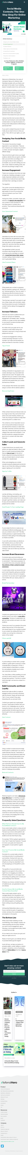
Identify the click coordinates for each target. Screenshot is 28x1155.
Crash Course (4, 1114)
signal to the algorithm (16, 200)
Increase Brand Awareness (9, 51)
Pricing (2, 1099)
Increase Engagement (8, 44)
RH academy (4, 1116)
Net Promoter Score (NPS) (7, 1091)
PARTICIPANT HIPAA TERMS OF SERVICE (9, 1139)
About (2, 1125)
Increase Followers (7, 46)
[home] (7, 2)
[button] (24, 2)
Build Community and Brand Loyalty (11, 53)
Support (3, 1120)
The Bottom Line (6, 58)
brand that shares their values (14, 255)
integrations (4, 1101)
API (1, 1107)
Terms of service (5, 1129)
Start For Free (6, 68)
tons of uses (10, 453)
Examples (3, 1103)
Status (2, 1127)
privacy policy (4, 1131)
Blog (2, 1118)
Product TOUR (4, 1097)
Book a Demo (18, 68)
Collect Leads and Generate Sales (10, 48)
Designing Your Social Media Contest (11, 41)
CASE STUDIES (4, 1112)
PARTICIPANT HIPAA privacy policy (9, 1137)
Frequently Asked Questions (9, 55)
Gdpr (2, 1135)
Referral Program (5, 1093)
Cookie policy (4, 1133)
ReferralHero (12, 950)
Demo (2, 1105)
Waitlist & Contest (5, 1095)
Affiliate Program (5, 1089)
